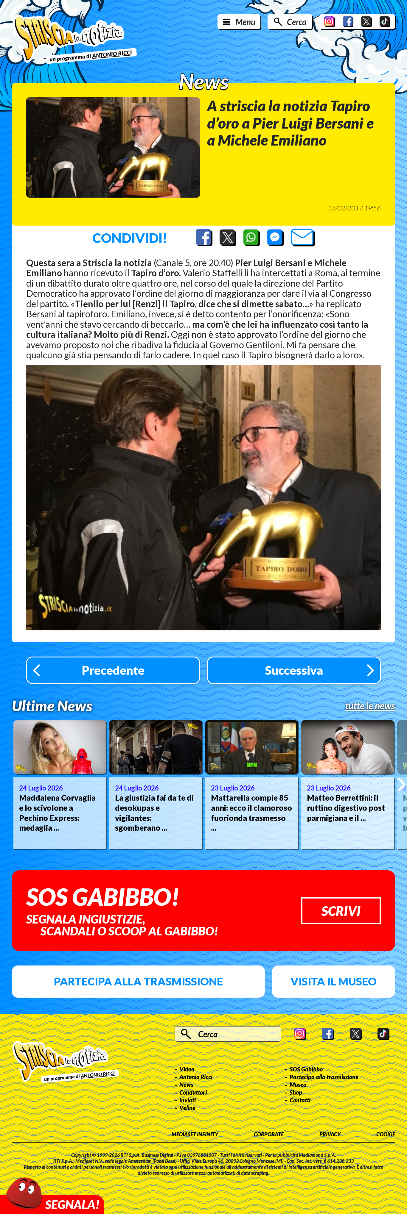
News (186, 1084)
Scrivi (341, 910)
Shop (296, 1092)
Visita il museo (334, 981)
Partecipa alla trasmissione (138, 981)
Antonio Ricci (195, 1076)
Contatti (300, 1100)
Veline (187, 1107)
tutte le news (370, 705)
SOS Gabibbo (306, 1069)
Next (402, 784)
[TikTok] (385, 21)
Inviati (187, 1100)
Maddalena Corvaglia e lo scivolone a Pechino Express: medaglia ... (57, 812)
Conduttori (193, 1092)
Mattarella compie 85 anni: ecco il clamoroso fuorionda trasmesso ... (251, 812)
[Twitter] (366, 21)
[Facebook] (348, 21)
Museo (298, 1084)
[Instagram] (329, 21)
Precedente (113, 670)
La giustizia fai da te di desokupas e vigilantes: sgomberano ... (154, 812)
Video (186, 1069)
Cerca (296, 22)
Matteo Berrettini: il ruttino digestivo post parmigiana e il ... (346, 808)
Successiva (294, 670)
